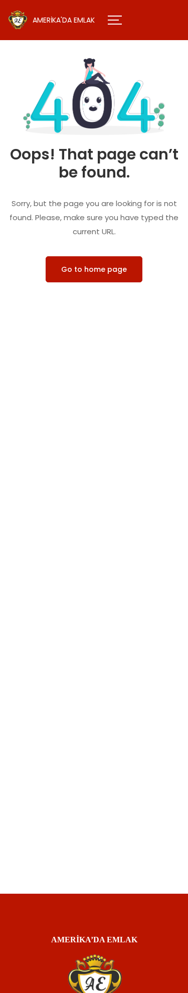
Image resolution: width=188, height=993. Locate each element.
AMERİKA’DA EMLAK (94, 939)
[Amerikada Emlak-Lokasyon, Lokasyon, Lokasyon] (18, 20)
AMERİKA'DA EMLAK (64, 20)
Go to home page (94, 269)
